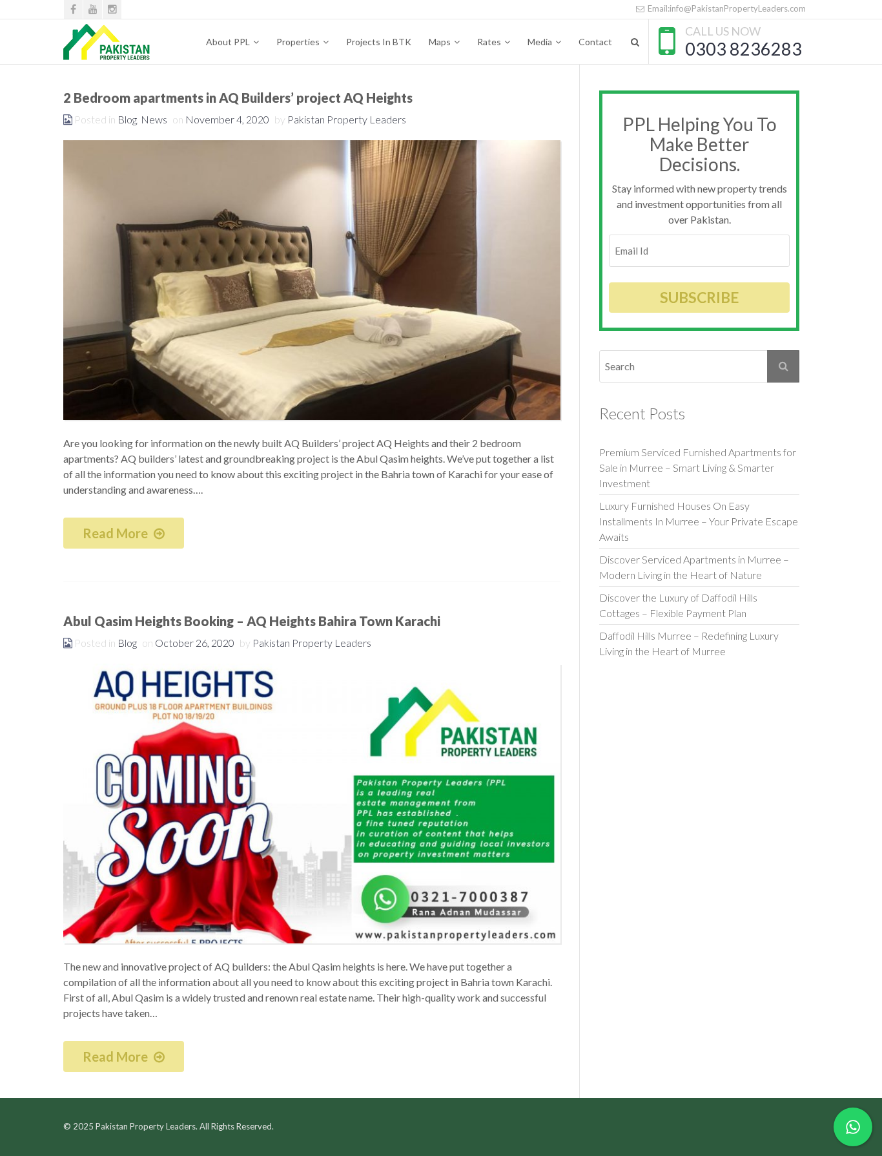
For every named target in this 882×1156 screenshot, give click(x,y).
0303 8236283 (743, 48)
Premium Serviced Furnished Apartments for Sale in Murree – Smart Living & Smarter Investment (697, 467)
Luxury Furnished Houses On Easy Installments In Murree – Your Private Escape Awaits (698, 521)
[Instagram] (112, 9)
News (154, 119)
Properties (298, 41)
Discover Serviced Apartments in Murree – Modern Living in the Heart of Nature (694, 567)
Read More (116, 533)
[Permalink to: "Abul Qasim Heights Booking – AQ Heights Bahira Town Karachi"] (311, 803)
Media (540, 41)
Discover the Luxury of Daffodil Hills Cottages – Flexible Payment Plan (679, 605)
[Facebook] (73, 9)
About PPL (228, 41)
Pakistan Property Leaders (346, 119)
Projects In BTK (378, 41)
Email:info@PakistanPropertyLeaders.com (726, 8)
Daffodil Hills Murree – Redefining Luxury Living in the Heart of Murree (689, 643)
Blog (127, 119)
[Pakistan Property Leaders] (106, 42)
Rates (489, 41)
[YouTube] (92, 9)
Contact (595, 41)
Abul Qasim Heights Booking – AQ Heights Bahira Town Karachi (251, 621)
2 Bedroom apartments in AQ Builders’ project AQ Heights (238, 97)
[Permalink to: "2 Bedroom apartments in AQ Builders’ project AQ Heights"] (311, 280)
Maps (440, 41)
